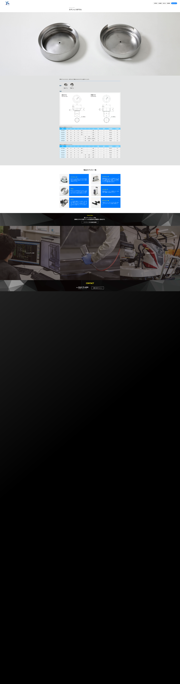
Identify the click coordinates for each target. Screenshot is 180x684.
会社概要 (160, 3)
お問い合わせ (174, 3)
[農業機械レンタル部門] (150, 279)
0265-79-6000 (83, 287)
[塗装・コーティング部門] (90, 279)
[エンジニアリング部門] (30, 279)
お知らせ (164, 3)
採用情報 (168, 3)
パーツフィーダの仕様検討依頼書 (90, 222)
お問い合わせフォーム (97, 288)
